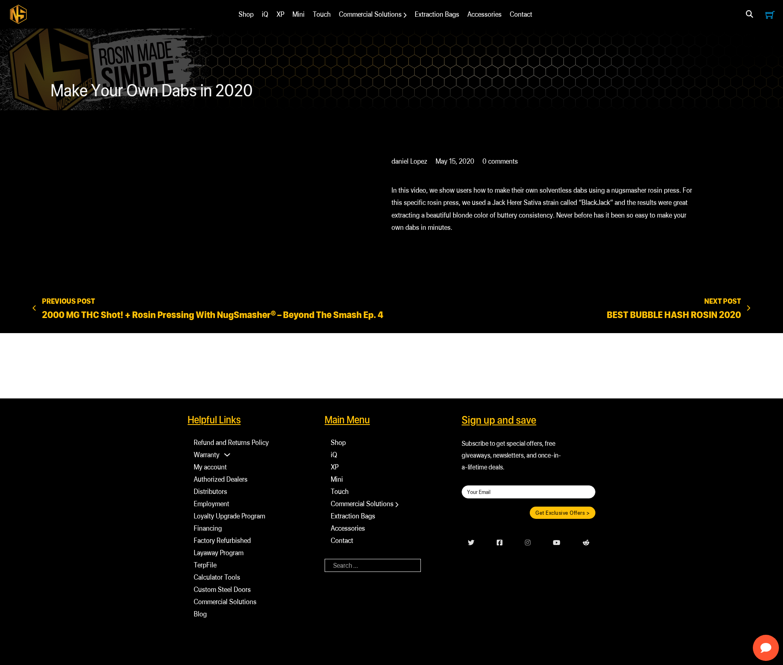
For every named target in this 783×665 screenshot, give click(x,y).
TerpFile (205, 564)
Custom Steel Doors (222, 589)
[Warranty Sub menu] (227, 454)
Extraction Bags (437, 14)
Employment (211, 503)
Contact (521, 14)
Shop (246, 14)
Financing (208, 528)
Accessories (484, 14)
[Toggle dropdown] (749, 14)
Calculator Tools (217, 577)
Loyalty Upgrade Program (229, 516)
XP (280, 14)
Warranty (206, 454)
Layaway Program (218, 552)
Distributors (210, 491)
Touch (322, 14)
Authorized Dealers (221, 479)
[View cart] (770, 14)
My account (210, 467)
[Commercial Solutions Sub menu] (405, 15)
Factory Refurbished (222, 540)
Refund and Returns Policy (231, 442)
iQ (265, 14)
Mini (298, 14)
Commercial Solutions (370, 14)
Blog (200, 613)
